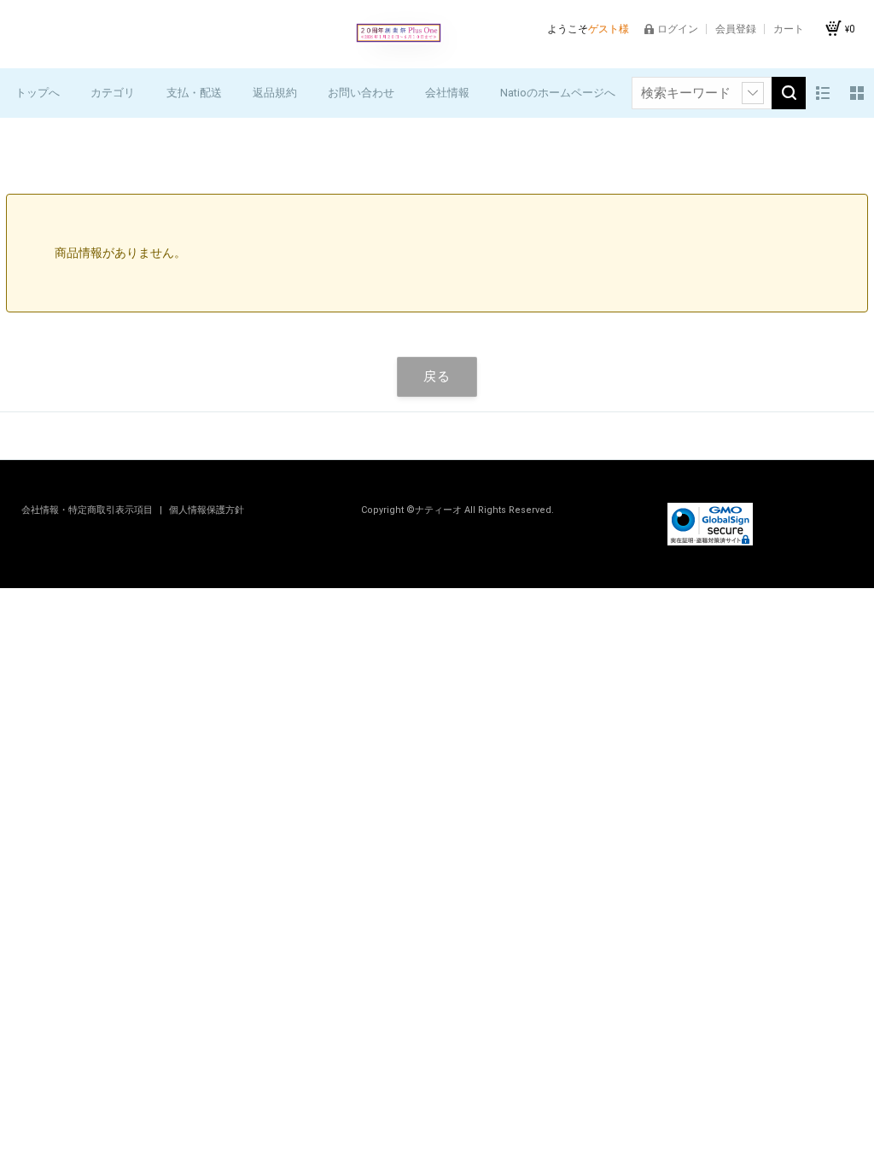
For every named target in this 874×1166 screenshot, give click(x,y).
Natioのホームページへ (557, 92)
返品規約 (275, 92)
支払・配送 (194, 92)
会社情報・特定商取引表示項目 (88, 510)
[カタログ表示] (857, 93)
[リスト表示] (823, 93)
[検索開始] (789, 93)
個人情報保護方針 (206, 510)
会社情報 (447, 92)
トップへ (37, 92)
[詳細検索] (753, 93)
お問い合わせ (361, 92)
